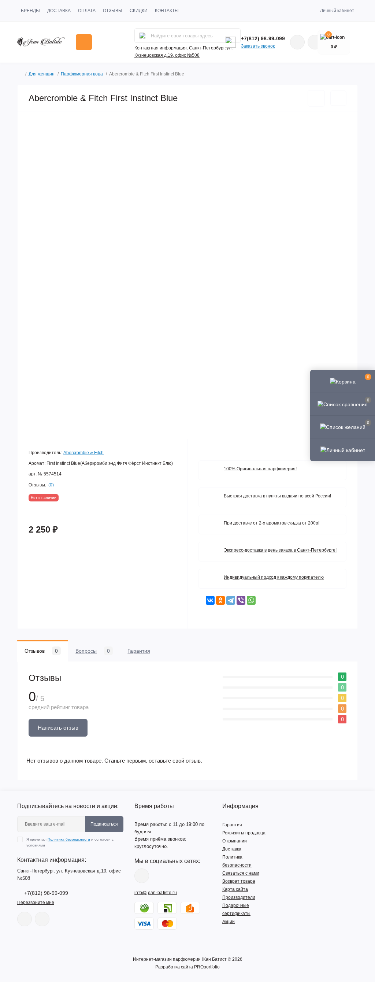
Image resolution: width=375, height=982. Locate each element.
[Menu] (84, 42)
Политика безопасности (69, 839)
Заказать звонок (258, 46)
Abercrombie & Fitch (83, 452)
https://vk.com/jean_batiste (141, 875)
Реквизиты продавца (244, 832)
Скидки (139, 10)
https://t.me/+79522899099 (42, 919)
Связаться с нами (240, 873)
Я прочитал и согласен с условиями (70, 842)
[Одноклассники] (220, 600)
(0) (51, 485)
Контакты (167, 10)
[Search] (142, 35)
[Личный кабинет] (342, 449)
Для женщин (42, 74)
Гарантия (232, 824)
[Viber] (241, 600)
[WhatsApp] (251, 600)
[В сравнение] (338, 98)
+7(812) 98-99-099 (263, 38)
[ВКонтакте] (210, 600)
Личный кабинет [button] (337, 10)
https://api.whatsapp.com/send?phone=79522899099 (297, 42)
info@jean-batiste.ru (155, 892)
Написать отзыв (58, 728)
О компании (234, 841)
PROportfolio (207, 967)
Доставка (59, 10)
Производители (238, 897)
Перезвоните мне (35, 902)
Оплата (87, 10)
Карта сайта (235, 889)
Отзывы (112, 10)
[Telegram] (230, 600)
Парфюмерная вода (82, 74)
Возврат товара (238, 881)
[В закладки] (316, 98)
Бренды (30, 10)
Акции (228, 921)
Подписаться (104, 824)
